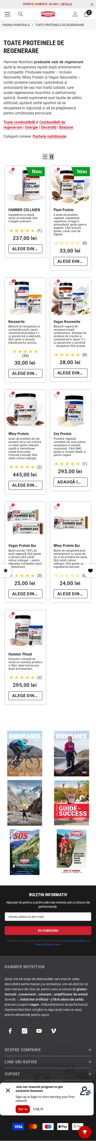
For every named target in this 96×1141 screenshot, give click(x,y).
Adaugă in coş (72, 481)
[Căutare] (21, 14)
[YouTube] (39, 1030)
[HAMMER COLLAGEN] (25, 186)
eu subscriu (48, 930)
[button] (45, 157)
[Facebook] (10, 1030)
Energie (31, 127)
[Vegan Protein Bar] (25, 522)
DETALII (66, 4)
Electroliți (48, 127)
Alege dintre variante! (27, 248)
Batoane (66, 127)
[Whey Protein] (25, 410)
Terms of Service (44, 944)
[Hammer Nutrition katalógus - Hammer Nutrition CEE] (24, 803)
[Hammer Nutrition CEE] (24, 753)
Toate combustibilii (19, 122)
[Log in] (75, 14)
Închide (92, 4)
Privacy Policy (76, 940)
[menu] (7, 14)
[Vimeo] (53, 1030)
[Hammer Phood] (25, 630)
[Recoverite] (25, 298)
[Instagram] (24, 1030)
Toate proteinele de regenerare (59, 25)
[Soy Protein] (70, 410)
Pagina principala (16, 25)
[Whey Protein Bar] (70, 522)
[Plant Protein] (70, 186)
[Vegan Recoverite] (70, 298)
